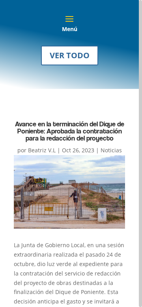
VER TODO (70, 55)
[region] (71, 153)
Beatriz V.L (42, 150)
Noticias (111, 150)
